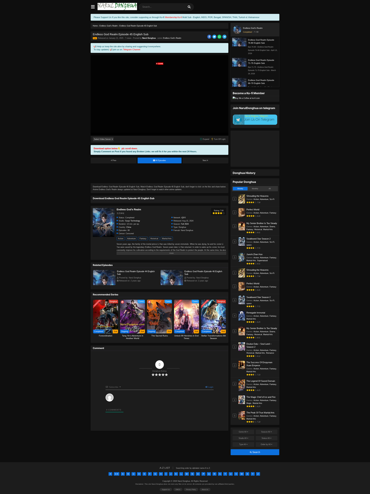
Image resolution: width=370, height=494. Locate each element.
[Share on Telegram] (224, 37)
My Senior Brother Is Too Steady (261, 223)
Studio (243, 438)
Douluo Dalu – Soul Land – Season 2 (258, 345)
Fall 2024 (185, 224)
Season (265, 432)
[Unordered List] (139, 406)
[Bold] (119, 406)
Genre (242, 432)
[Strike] (131, 406)
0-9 (116, 474)
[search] (189, 7)
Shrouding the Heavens (257, 196)
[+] (158, 406)
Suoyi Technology (132, 221)
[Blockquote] (143, 406)
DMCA (178, 489)
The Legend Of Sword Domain (260, 381)
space (248, 245)
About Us (205, 489)
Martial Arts (167, 238)
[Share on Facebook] (209, 37)
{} (155, 406)
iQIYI (183, 218)
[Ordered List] (135, 406)
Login (210, 387)
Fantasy (143, 238)
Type (242, 444)
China (128, 227)
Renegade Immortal (255, 312)
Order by (266, 444)
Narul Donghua (149, 38)
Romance (270, 353)
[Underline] (127, 406)
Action (120, 238)
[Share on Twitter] (214, 37)
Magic (248, 403)
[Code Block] (147, 406)
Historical (154, 238)
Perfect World (252, 209)
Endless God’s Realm (172, 38)
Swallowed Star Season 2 (258, 238)
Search (256, 452)
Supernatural (262, 260)
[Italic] (123, 406)
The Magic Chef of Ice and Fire (260, 397)
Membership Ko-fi (173, 17)
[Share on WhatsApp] (219, 37)
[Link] (151, 406)
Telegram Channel (131, 49)
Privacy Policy (191, 489)
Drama (272, 226)
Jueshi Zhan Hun (254, 254)
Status (266, 438)
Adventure (131, 238)
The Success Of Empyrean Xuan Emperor (259, 364)
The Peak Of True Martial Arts (260, 412)
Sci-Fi (272, 199)
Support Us (166, 489)
